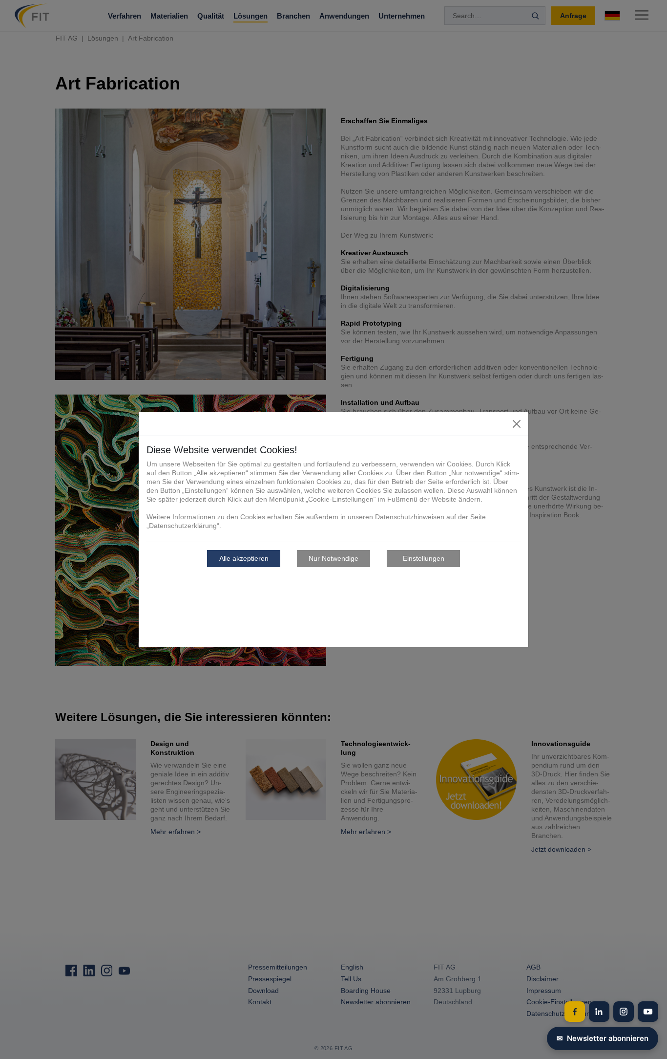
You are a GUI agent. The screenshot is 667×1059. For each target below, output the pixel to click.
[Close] (516, 424)
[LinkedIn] (599, 1011)
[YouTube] (648, 1011)
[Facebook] (574, 1011)
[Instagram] (623, 1011)
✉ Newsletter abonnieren (602, 1038)
